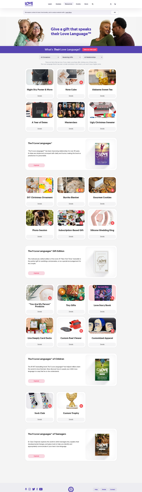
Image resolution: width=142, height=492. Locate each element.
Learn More (68, 12)
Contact (112, 489)
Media (104, 489)
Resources (68, 4)
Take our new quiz (90, 50)
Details (40, 96)
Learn (50, 4)
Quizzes (58, 4)
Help (96, 489)
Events (78, 4)
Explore (36, 165)
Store (86, 4)
